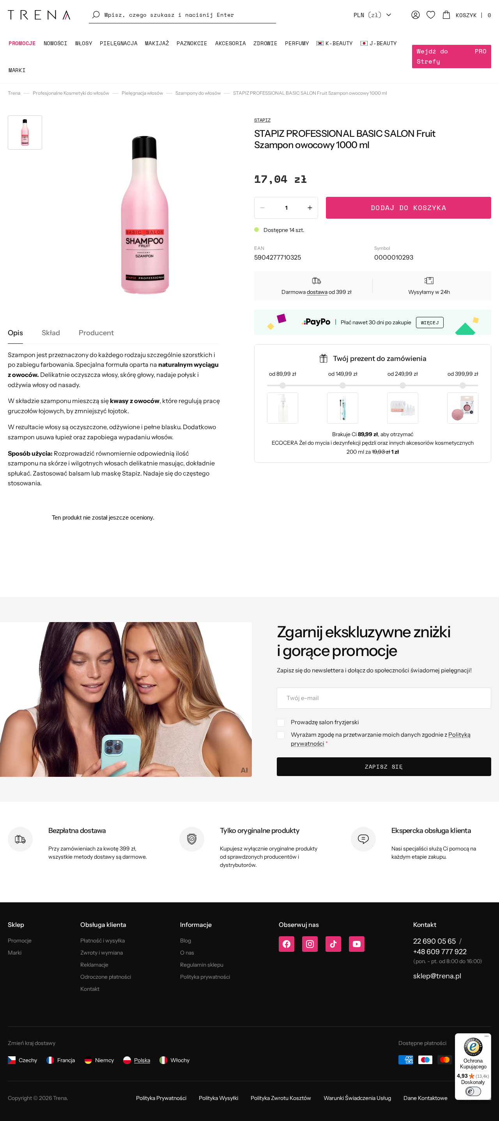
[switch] (473, 1091)
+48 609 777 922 (440, 952)
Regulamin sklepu (201, 964)
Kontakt (89, 988)
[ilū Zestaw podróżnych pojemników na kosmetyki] (402, 408)
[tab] (15, 333)
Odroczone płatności (105, 976)
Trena (14, 93)
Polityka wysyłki (218, 1098)
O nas (187, 952)
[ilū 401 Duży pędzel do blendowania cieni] (342, 408)
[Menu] (486, 1038)
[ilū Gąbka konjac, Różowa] (462, 408)
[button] (182, 14)
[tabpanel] (114, 419)
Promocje (20, 940)
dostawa (317, 291)
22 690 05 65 (434, 941)
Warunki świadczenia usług (357, 1098)
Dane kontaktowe (425, 1098)
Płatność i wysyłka (102, 940)
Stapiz (262, 120)
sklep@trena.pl (437, 976)
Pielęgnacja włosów (142, 93)
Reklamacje (94, 964)
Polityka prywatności (205, 976)
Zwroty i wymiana (101, 952)
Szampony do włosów (198, 93)
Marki (14, 952)
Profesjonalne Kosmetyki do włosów (71, 93)
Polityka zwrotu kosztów (281, 1098)
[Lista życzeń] (431, 14)
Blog (185, 940)
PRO (452, 56)
